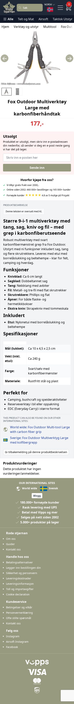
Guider (10, 544)
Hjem (5, 27)
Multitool (49, 27)
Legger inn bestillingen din (23, 567)
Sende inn (37, 168)
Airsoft (43, 19)
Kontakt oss (13, 549)
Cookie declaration (18, 594)
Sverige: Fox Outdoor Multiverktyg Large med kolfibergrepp (39, 440)
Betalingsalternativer (19, 562)
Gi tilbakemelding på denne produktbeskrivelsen (36, 452)
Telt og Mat (26, 19)
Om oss (11, 539)
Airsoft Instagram (17, 641)
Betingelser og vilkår (19, 607)
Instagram (12, 636)
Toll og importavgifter (20, 589)
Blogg (37, 495)
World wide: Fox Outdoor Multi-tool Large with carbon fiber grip (40, 429)
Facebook (12, 647)
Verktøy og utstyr (26, 27)
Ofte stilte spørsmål (18, 618)
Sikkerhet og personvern (21, 573)
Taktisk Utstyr (62, 19)
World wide (29, 488)
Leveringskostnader (18, 578)
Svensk (53, 488)
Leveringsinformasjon (20, 583)
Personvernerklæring (19, 612)
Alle (10, 19)
